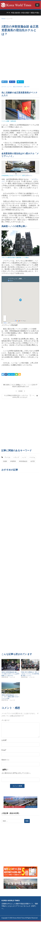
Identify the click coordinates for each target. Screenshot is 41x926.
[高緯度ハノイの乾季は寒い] (20, 243)
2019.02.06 (24, 677)
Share (13, 81)
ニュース (9, 86)
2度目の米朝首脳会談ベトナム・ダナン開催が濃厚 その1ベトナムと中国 (10, 696)
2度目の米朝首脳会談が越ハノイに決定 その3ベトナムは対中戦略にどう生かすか (10, 673)
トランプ (16, 457)
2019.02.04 (4, 700)
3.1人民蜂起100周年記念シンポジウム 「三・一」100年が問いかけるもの (19, 396)
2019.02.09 (4, 677)
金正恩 (32, 461)
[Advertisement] (20, 58)
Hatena (21, 81)
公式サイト (28, 175)
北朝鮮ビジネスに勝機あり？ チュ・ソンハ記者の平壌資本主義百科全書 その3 (21, 385)
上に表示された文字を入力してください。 (16, 773)
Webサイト (5, 760)
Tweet (5, 81)
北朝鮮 (5, 461)
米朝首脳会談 (23, 461)
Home (3, 18)
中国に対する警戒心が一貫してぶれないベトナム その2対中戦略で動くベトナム (30, 673)
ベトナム (32, 457)
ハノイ (24, 457)
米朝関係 (13, 461)
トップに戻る (34, 920)
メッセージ (5, 720)
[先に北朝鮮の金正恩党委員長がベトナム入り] (20, 109)
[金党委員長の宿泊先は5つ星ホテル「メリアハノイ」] (20, 167)
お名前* (4, 740)
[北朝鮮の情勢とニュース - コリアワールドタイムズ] (16, 4)
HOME (20, 391)
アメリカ (7, 457)
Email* (3, 750)
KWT (28, 86)
